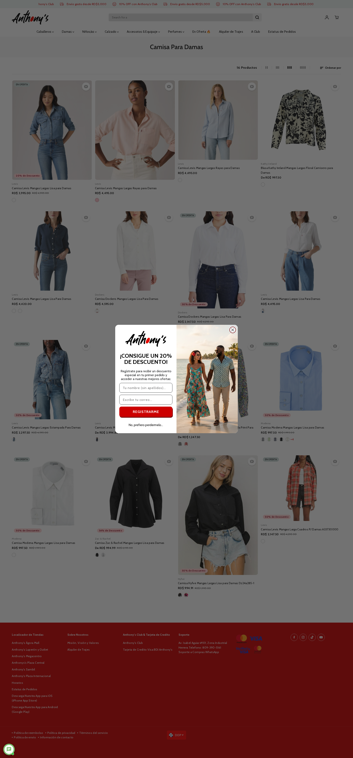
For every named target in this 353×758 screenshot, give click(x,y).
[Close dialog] (233, 330)
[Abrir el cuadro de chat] (9, 749)
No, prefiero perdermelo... (146, 425)
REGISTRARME (146, 411)
